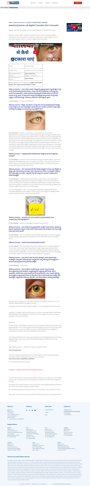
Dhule (29, 469)
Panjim (15, 465)
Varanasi (71, 465)
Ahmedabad (37, 460)
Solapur (68, 465)
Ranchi (23, 462)
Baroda (60, 463)
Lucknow (53, 460)
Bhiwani (51, 470)
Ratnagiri (69, 467)
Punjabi (33, 84)
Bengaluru (32, 460)
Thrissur (62, 477)
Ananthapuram (79, 467)
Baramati (18, 469)
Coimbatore (14, 463)
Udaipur (46, 467)
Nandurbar (22, 470)
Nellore (8, 465)
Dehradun (36, 467)
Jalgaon (41, 465)
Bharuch (77, 469)
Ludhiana (35, 463)
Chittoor (21, 469)
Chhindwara (73, 472)
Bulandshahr (40, 472)
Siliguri (79, 476)
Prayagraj (74, 469)
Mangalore (26, 465)
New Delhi (15, 460)
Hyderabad (46, 460)
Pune (8, 460)
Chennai (23, 460)
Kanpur (76, 460)
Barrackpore (79, 474)
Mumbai (11, 460)
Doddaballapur (42, 474)
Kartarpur (59, 469)
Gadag (16, 477)
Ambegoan (49, 476)
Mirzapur (13, 477)
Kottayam (47, 477)
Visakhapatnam (46, 462)
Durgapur (31, 463)
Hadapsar (14, 469)
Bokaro (67, 474)
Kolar (29, 470)
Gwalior (61, 465)
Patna (59, 470)
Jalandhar (37, 462)
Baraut (75, 477)
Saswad (64, 465)
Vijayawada (74, 470)
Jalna (39, 477)
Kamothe (27, 479)
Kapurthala (56, 472)
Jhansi (50, 469)
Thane (30, 462)
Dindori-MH (48, 474)
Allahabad (53, 476)
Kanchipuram (54, 469)
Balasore (72, 477)
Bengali (11, 84)
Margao (28, 472)
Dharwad (19, 474)
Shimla (60, 467)
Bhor (20, 472)
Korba (30, 465)
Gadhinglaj (14, 479)
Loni (64, 472)
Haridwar (42, 469)
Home (10, 22)
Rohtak (61, 470)
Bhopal (56, 460)
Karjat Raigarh (28, 476)
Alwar (32, 472)
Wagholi (60, 462)
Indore (69, 460)
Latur (66, 472)
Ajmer (49, 463)
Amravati (24, 467)
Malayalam (28, 84)
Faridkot (15, 474)
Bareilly (29, 474)
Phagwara (65, 470)
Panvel (67, 462)
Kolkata (19, 460)
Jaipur (49, 460)
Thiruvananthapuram (35, 476)
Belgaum (70, 462)
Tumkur (23, 477)
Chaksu (26, 474)
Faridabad (20, 467)
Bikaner (78, 470)
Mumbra (21, 463)
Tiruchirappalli (51, 467)
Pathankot (18, 470)
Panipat (12, 465)
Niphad (26, 470)
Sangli (25, 463)
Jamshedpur (56, 465)
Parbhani (40, 467)
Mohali (74, 462)
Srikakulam (76, 476)
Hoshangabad (31, 477)
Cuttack (26, 462)
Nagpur (41, 460)
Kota (35, 470)
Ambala (32, 470)
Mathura (33, 465)
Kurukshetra (64, 469)
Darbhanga (13, 472)
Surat (28, 463)
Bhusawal (9, 470)
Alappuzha (61, 476)
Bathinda (13, 470)
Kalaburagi (38, 465)
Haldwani (37, 474)
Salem (75, 465)
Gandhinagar (37, 469)
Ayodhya (28, 467)
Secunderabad (64, 467)
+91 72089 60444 (20, 418)
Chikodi (18, 479)
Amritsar (80, 460)
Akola (52, 463)
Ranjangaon (76, 463)
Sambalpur (79, 465)
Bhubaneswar (61, 460)
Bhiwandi (77, 462)
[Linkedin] (32, 410)
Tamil (14, 84)
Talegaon (9, 463)
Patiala (69, 463)
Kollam (52, 465)
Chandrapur (78, 472)
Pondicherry (69, 469)
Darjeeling (26, 469)
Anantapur (60, 472)
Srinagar (56, 467)
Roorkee (17, 472)
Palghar (17, 463)
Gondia (69, 472)
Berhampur (71, 474)
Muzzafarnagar (53, 477)
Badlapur (32, 467)
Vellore (72, 463)
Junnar (35, 477)
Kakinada (33, 474)
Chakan (51, 462)
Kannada (22, 84)
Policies (40, 2)
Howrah (23, 476)
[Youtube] (35, 410)
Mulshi (47, 472)
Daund (23, 474)
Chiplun (8, 472)
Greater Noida (55, 462)
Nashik (65, 460)
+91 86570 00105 (12, 418)
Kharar (45, 465)
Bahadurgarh (67, 477)
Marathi (40, 82)
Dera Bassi (19, 476)
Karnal (44, 477)
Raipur (64, 462)
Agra (41, 463)
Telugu (18, 84)
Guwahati (49, 465)
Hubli (12, 467)
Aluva (44, 472)
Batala (75, 474)
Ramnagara (58, 477)
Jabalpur (42, 470)
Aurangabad (55, 463)
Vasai (8, 462)
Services (33, 2)
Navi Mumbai (27, 460)
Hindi (36, 82)
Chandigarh (19, 462)
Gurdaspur (63, 474)
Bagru (52, 474)
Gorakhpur (46, 469)
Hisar (41, 477)
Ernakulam (9, 479)
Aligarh (57, 476)
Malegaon (70, 470)
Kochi (38, 463)
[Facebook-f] (26, 410)
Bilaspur (55, 470)
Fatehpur (32, 469)
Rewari (65, 463)
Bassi (16, 476)
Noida (11, 462)
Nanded (80, 463)
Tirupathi (65, 476)
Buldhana (9, 469)
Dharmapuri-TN (10, 474)
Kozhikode (59, 474)
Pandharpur (74, 467)
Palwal (45, 470)
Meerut (12, 476)
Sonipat (26, 477)
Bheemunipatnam (43, 476)
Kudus (55, 474)
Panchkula (16, 467)
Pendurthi (38, 470)
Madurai (18, 465)
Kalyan (33, 462)
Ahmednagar (45, 463)
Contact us (54, 2)
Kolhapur (41, 462)
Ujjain (44, 467)
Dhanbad (35, 472)
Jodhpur (8, 467)
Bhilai (49, 470)
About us (48, 2)
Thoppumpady (70, 476)
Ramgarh (9, 476)
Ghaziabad (72, 460)
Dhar (78, 477)
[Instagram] (29, 410)
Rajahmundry (24, 472)
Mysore (22, 465)
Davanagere (51, 472)
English (32, 82)
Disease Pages (13, 7)
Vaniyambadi (22, 479)
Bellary (19, 477)
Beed (63, 463)
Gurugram (15, 462)
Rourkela (9, 477)
